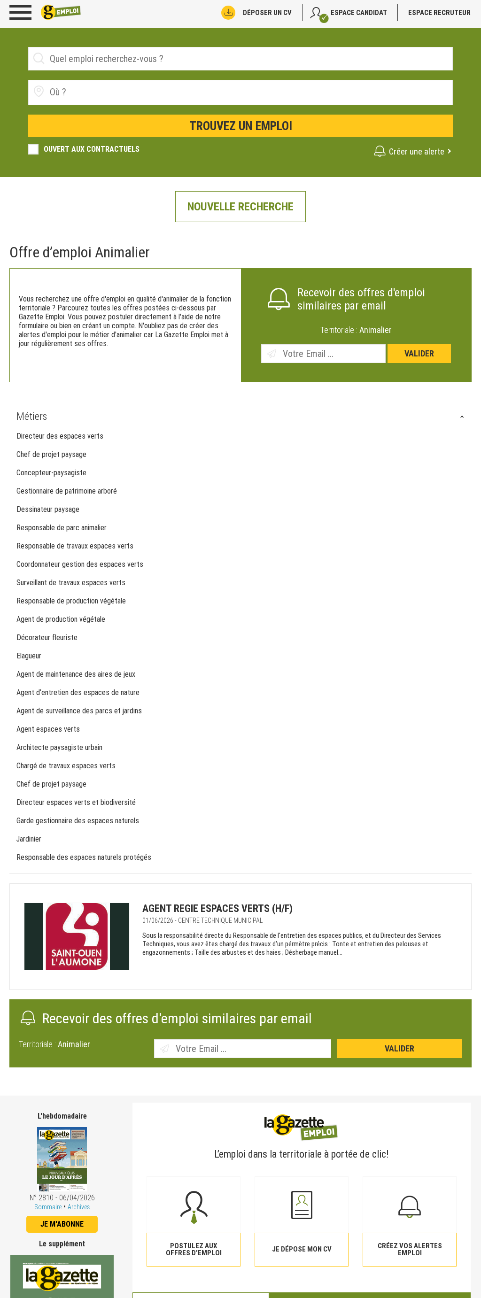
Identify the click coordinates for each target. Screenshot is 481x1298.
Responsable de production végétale (71, 600)
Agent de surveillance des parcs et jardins (79, 710)
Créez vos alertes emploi (410, 1249)
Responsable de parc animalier (61, 527)
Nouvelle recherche (240, 206)
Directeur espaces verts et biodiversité (77, 802)
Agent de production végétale (60, 619)
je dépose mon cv (302, 1249)
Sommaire (48, 1207)
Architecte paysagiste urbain (59, 747)
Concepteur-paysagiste (51, 472)
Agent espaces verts (48, 729)
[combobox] (240, 92)
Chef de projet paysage (51, 454)
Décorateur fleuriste (47, 637)
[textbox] (102, 92)
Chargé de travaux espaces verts (66, 765)
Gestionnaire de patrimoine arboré (66, 491)
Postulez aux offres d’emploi (194, 1249)
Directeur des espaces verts (59, 436)
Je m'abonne (62, 1224)
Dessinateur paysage (47, 509)
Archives (79, 1207)
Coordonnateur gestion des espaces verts (79, 564)
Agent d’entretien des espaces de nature (78, 692)
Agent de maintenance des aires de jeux (75, 674)
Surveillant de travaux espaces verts (70, 582)
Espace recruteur (439, 12)
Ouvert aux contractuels (92, 149)
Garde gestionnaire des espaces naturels (78, 820)
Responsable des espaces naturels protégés (84, 857)
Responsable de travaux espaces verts (74, 545)
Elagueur (28, 655)
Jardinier (28, 838)
